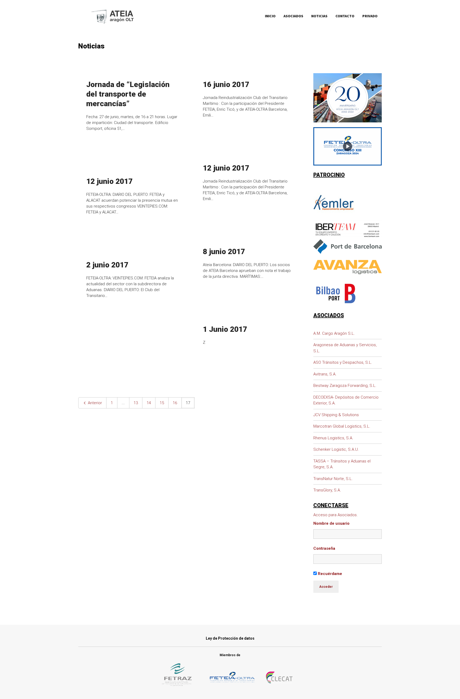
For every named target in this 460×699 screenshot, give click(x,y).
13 (136, 402)
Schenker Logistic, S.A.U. (336, 449)
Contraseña (324, 548)
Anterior (94, 402)
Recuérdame (329, 573)
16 (175, 402)
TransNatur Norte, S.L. (333, 478)
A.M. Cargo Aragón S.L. (334, 333)
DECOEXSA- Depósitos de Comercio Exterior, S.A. (346, 400)
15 (162, 402)
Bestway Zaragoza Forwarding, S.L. (344, 385)
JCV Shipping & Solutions (336, 414)
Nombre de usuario (331, 523)
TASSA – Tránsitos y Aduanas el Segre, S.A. (342, 464)
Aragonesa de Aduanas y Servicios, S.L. (345, 347)
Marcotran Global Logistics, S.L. (341, 426)
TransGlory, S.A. (327, 490)
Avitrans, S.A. (324, 374)
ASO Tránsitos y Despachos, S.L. (342, 362)
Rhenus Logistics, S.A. (333, 438)
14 (149, 402)
